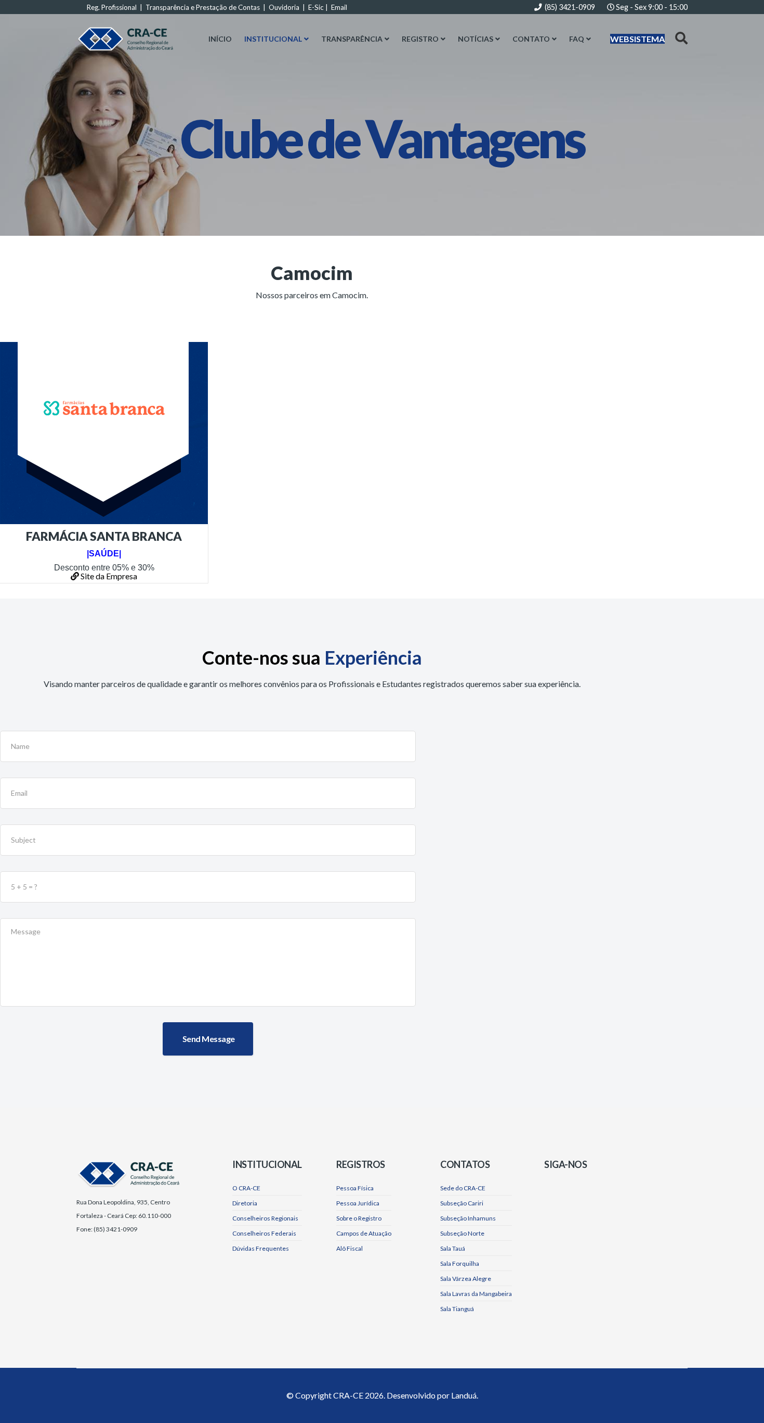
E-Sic (316, 7)
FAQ (576, 38)
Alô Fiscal (349, 1248)
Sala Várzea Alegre (465, 1278)
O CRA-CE (246, 1188)
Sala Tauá (452, 1248)
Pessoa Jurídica (357, 1203)
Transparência (352, 38)
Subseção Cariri (461, 1203)
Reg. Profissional (112, 7)
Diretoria (244, 1203)
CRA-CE (348, 1395)
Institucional (273, 38)
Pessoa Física (355, 1188)
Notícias (475, 38)
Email (339, 7)
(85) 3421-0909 (570, 7)
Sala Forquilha (459, 1263)
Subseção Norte (462, 1233)
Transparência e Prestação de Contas (203, 7)
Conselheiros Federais (264, 1233)
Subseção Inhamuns (468, 1218)
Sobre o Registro (358, 1218)
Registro (420, 38)
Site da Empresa (108, 576)
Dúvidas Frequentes (260, 1248)
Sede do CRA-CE (462, 1188)
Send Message (208, 1039)
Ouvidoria (284, 7)
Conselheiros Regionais (265, 1218)
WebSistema (637, 39)
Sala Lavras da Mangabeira (476, 1294)
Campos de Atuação (363, 1233)
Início (220, 38)
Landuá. (464, 1395)
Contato (531, 38)
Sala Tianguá (457, 1309)
